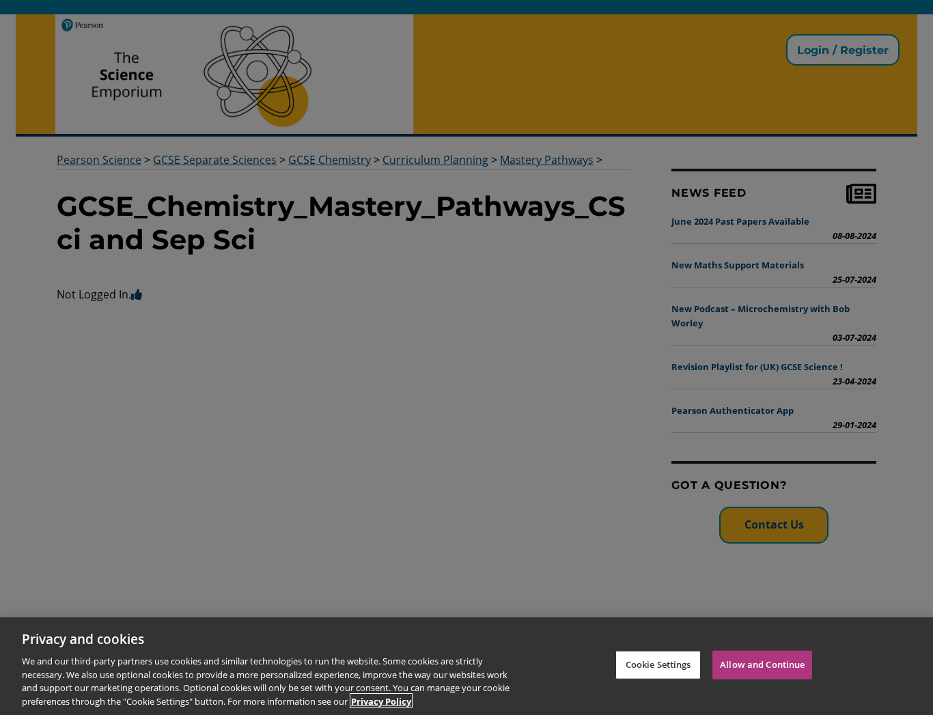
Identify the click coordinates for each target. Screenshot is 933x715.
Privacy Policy (381, 701)
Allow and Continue (762, 664)
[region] (466, 666)
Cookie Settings (658, 664)
